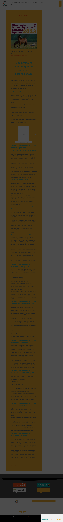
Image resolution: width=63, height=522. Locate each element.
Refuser (52, 519)
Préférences (58, 519)
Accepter (45, 519)
